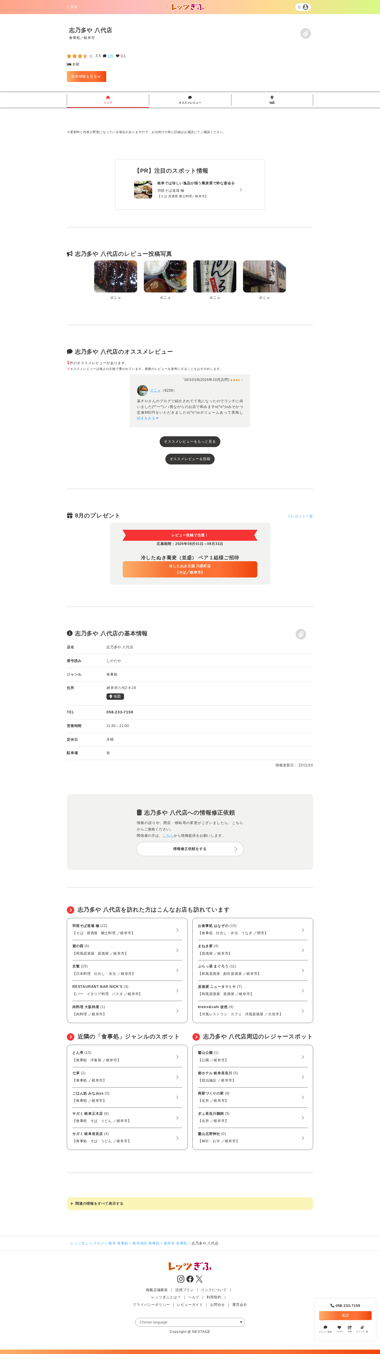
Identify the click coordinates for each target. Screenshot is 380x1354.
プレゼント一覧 (300, 516)
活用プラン (184, 1290)
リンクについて (214, 1290)
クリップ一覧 (362, 1331)
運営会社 (239, 1304)
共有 (350, 1331)
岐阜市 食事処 (175, 1243)
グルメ (98, 1243)
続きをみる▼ (148, 418)
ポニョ (155, 390)
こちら (168, 835)
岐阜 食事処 (118, 1243)
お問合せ (217, 1304)
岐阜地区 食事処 (146, 1243)
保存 (305, 33)
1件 (111, 56)
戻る (74, 7)
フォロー (339, 1331)
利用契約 (213, 1297)
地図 (272, 100)
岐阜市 (89, 37)
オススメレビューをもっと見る (190, 441)
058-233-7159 (345, 1306)
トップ (108, 100)
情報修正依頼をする (189, 849)
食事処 (74, 37)
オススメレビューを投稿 (190, 459)
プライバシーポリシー (151, 1304)
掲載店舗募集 (157, 1290)
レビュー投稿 (325, 1331)
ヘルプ (193, 1297)
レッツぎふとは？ (166, 1297)
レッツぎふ (79, 1243)
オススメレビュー (190, 100)
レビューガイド (190, 1304)
